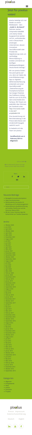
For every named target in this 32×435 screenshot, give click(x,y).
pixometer (8, 389)
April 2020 (8, 269)
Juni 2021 (8, 243)
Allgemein (14, 141)
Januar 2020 (9, 275)
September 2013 (10, 371)
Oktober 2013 (9, 369)
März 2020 (8, 271)
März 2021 (8, 249)
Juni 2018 (8, 291)
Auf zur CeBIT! (21, 161)
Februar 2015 (9, 349)
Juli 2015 (8, 339)
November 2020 (10, 255)
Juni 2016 (8, 325)
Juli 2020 (8, 263)
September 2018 (10, 287)
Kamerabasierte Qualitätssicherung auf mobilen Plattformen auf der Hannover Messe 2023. (16, 208)
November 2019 (10, 277)
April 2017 (8, 309)
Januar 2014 (9, 365)
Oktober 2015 (9, 335)
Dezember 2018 (10, 283)
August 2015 (9, 337)
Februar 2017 (9, 313)
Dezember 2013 (10, 367)
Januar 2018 (9, 297)
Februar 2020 (9, 273)
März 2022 (8, 235)
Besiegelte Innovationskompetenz (15, 198)
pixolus (7, 387)
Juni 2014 (8, 357)
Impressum (20, 411)
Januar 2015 (9, 351)
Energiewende (9, 383)
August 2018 (9, 289)
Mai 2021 (8, 245)
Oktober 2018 (9, 285)
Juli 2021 (8, 241)
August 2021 (9, 239)
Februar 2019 (9, 279)
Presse (11, 411)
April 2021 (8, 247)
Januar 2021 (9, 251)
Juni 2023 (8, 227)
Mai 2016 (8, 327)
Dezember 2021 (10, 237)
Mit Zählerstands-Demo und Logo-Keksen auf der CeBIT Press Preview (15, 165)
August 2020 (9, 261)
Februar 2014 (9, 363)
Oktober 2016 (9, 319)
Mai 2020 (8, 267)
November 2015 (10, 333)
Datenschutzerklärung (16, 414)
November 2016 (10, 317)
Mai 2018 (8, 293)
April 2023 (8, 229)
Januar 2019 (9, 281)
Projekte (8, 391)
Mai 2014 (8, 359)
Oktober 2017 (9, 301)
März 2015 (8, 347)
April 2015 (8, 345)
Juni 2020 (8, 265)
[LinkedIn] (24, 176)
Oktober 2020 (9, 257)
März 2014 (8, 361)
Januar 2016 (9, 329)
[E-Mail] (17, 179)
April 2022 (8, 233)
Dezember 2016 (10, 315)
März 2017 (8, 311)
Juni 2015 (8, 341)
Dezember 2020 (10, 253)
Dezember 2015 (10, 331)
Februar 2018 (9, 295)
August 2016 (9, 323)
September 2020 (10, 259)
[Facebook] (12, 176)
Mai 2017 (8, 307)
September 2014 (10, 355)
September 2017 (10, 303)
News (7, 385)
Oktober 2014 (9, 353)
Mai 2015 (8, 343)
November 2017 (10, 299)
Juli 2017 (8, 305)
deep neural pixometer (12, 200)
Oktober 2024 (9, 225)
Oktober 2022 (9, 231)
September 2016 (10, 321)
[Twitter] (18, 176)
